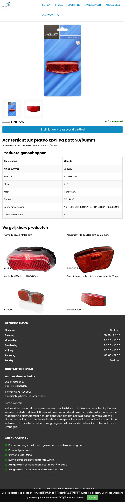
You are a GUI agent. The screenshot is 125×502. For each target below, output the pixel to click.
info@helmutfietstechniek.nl (29, 396)
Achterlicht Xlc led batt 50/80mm (21, 276)
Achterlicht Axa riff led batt (18, 235)
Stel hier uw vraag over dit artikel (63, 129)
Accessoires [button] (113, 4)
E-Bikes (59, 4)
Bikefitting (74, 4)
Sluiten (92, 497)
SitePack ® (88, 488)
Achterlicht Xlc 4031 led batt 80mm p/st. (88, 235)
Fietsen (46, 4)
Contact (48, 15)
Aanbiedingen (93, 4)
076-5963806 (24, 391)
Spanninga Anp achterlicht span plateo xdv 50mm (92, 276)
